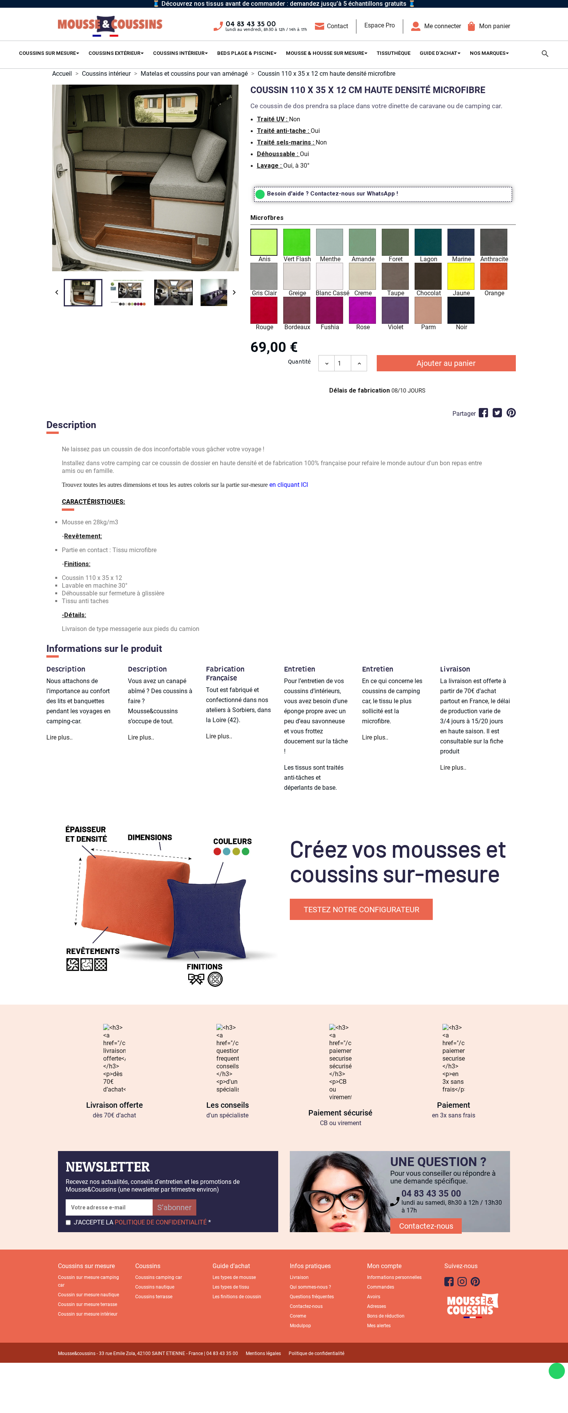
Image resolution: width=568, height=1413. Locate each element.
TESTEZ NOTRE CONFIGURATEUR (361, 909)
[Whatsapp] (557, 1371)
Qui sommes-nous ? (310, 1287)
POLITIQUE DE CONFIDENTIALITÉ (161, 1222)
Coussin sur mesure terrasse (87, 1304)
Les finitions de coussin (237, 1296)
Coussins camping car (158, 1277)
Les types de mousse (234, 1277)
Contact (337, 26)
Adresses (376, 1306)
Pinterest (511, 412)
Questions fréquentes (312, 1296)
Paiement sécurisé (340, 1112)
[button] (383, 219)
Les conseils (227, 1105)
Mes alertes (379, 1325)
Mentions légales (263, 1353)
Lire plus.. (59, 737)
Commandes (380, 1287)
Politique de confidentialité (316, 1353)
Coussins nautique (154, 1287)
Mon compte (384, 1266)
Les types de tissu (231, 1287)
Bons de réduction (386, 1316)
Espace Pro (379, 25)
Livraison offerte (114, 1105)
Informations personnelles (394, 1277)
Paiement (453, 1105)
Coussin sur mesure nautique (88, 1294)
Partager (483, 412)
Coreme (298, 1316)
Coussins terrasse (153, 1296)
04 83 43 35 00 (251, 24)
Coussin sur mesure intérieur (87, 1314)
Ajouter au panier (446, 363)
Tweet (497, 412)
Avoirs (373, 1296)
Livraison (299, 1277)
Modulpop (300, 1325)
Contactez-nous (426, 1226)
